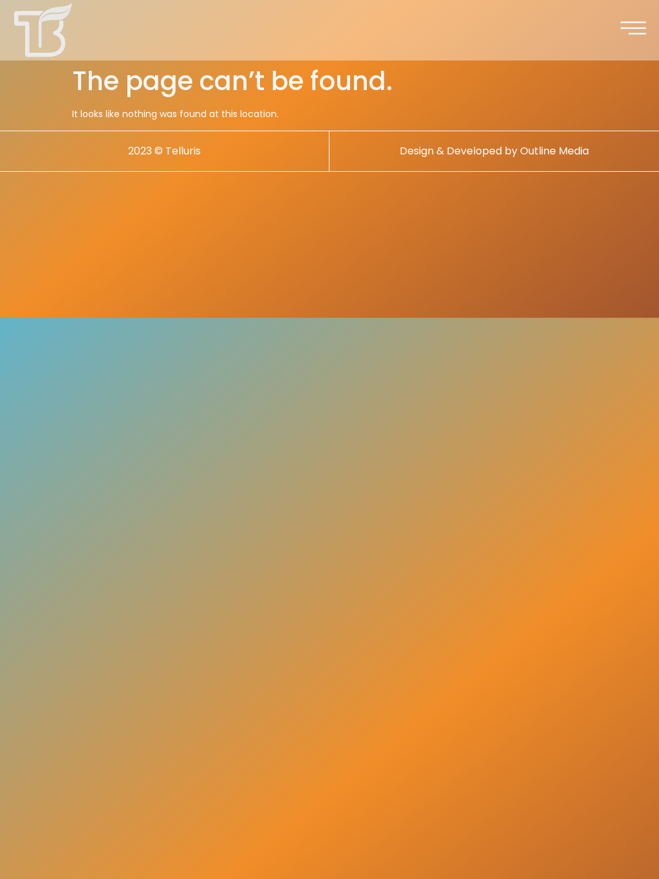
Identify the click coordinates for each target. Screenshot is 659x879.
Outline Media (554, 150)
